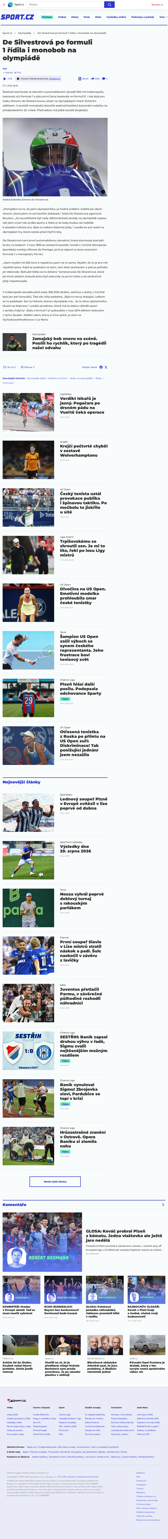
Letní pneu (90, 1457)
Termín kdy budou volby (19, 1426)
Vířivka (123, 1452)
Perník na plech (92, 1434)
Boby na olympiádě (81, 378)
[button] (55, 157)
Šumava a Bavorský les (122, 1422)
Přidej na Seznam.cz (146, 1496)
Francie (64, 937)
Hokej (74, 17)
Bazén (26, 1452)
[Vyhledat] (109, 4)
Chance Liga (67, 680)
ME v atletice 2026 (68, 1426)
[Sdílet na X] (106, 367)
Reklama (140, 1492)
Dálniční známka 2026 (148, 1418)
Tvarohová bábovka (95, 1426)
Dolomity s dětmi (119, 1434)
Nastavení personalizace (148, 1520)
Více (162, 17)
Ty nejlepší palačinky (95, 1414)
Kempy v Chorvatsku (121, 1414)
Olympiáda (38, 334)
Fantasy (47, 17)
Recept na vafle (92, 1430)
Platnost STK (143, 1434)
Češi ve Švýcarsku (119, 1426)
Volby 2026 (12, 1414)
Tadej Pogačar (40, 1426)
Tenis (87, 17)
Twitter (139, 1488)
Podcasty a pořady (142, 17)
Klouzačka (76, 1452)
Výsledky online (116, 17)
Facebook (141, 1480)
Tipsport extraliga (67, 1422)
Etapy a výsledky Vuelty (44, 1418)
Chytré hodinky (129, 1457)
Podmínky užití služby (147, 1500)
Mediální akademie (145, 1512)
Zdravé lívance (92, 1422)
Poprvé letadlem (119, 1418)
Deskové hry (103, 1457)
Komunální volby (15, 1434)
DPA (65, 1477)
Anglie (64, 442)
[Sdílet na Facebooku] (101, 367)
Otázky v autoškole (146, 1430)
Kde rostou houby (66, 1447)
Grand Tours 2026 (41, 1434)
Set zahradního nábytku (94, 1452)
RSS (138, 1477)
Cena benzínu (83, 1447)
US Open (65, 489)
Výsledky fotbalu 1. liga (70, 1418)
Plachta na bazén (38, 1452)
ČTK (5, 69)
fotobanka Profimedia (87, 1477)
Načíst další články (55, 1181)
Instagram (141, 1484)
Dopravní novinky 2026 (148, 1422)
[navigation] (4, 4)
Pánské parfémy (146, 1457)
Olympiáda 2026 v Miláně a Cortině (47, 378)
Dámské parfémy (75, 1457)
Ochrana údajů (143, 1504)
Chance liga (64, 1414)
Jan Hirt (37, 1422)
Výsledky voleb (14, 1422)
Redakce (140, 1473)
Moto (98, 17)
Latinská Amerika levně (122, 1430)
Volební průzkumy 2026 (18, 1418)
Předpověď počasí (47, 1447)
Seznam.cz (157, 4)
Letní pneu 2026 (145, 1414)
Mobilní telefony (40, 1457)
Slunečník (65, 1452)
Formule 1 (8, 382)
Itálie (63, 985)
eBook (85, 78)
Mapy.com (32, 1447)
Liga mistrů (66, 537)
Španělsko (66, 795)
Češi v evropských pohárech (105, 1447)
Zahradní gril (113, 1452)
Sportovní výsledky (71, 842)
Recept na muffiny (94, 1418)
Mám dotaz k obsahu (146, 1508)
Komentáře (14, 1204)
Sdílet (97, 78)
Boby (99, 378)
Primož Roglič (40, 1430)
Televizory (116, 1457)
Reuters (72, 1477)
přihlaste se (54, 78)
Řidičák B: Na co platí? (148, 1426)
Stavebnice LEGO (57, 1457)
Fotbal (62, 17)
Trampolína (53, 1452)
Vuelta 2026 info (41, 1414)
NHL (61, 1434)
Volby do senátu (15, 1430)
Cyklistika (65, 394)
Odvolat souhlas (144, 1516)
